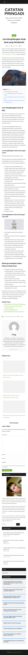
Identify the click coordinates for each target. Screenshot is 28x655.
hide (9, 89)
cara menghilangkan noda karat (9, 54)
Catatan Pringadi (14, 12)
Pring (8, 46)
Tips (14, 35)
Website (4, 462)
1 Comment (21, 316)
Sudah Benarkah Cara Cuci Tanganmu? (14, 311)
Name (3, 454)
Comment (4, 434)
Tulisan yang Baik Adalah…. (11, 309)
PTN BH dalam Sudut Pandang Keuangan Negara (13, 555)
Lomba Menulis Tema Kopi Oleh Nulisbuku (15, 304)
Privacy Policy (18, 652)
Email (3, 458)
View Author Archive (14, 349)
